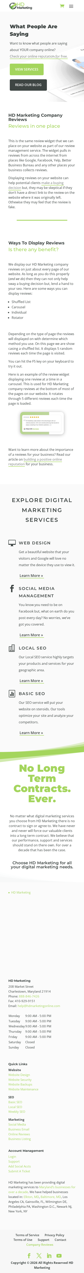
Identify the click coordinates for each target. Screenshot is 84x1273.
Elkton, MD (31, 1197)
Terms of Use (22, 1240)
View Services (26, 69)
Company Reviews (39, 1244)
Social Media (17, 1124)
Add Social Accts (19, 1166)
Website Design (19, 1075)
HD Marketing (21, 892)
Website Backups (20, 1084)
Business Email (18, 1129)
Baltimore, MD (51, 1197)
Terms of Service (27, 1235)
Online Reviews (19, 1134)
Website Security (20, 1080)
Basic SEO (15, 1102)
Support (14, 1161)
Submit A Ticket (19, 1171)
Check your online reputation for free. (39, 56)
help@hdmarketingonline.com (39, 1006)
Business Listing (19, 1139)
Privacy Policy (54, 1235)
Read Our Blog (28, 85)
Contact (60, 1240)
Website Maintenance (23, 1089)
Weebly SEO (16, 1112)
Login (12, 1156)
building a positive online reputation (35, 461)
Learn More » (32, 575)
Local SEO (15, 1107)
